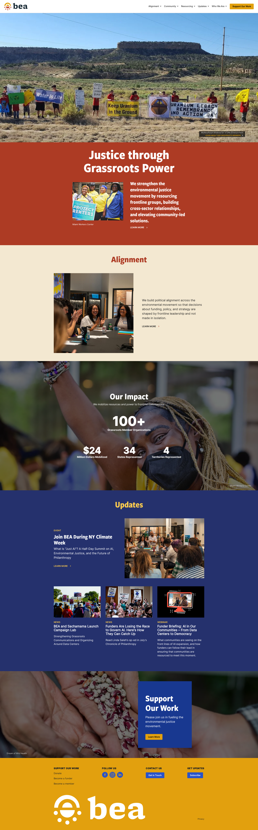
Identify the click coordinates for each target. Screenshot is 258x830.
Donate (58, 773)
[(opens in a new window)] (105, 775)
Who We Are (218, 6)
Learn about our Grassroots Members (223, 135)
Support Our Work (241, 7)
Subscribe (195, 775)
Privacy (201, 819)
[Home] (16, 8)
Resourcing (187, 6)
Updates (202, 6)
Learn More (137, 228)
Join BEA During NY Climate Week (83, 539)
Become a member (64, 784)
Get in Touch (155, 775)
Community (170, 6)
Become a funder (63, 778)
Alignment (153, 6)
